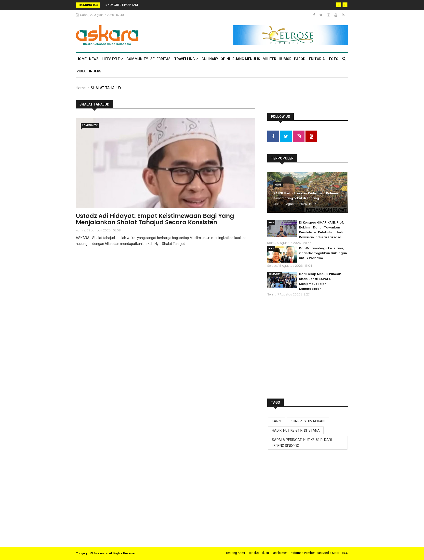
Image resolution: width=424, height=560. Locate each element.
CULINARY (209, 59)
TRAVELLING (185, 59)
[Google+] (329, 15)
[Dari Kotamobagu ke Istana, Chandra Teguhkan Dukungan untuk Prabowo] (282, 254)
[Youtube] (336, 15)
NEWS (94, 59)
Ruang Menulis (246, 59)
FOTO (333, 59)
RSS (345, 553)
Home (82, 59)
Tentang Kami (235, 553)
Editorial (318, 59)
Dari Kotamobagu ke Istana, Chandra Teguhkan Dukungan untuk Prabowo (323, 253)
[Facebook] (314, 15)
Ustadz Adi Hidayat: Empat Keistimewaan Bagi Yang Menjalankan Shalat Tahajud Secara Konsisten (155, 219)
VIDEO (82, 71)
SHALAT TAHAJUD (106, 88)
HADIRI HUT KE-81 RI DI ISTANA (296, 430)
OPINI (225, 59)
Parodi (300, 59)
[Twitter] (321, 15)
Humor (285, 59)
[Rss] (343, 15)
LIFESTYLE (111, 59)
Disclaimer (279, 553)
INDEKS (95, 71)
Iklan (265, 553)
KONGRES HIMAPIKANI (308, 421)
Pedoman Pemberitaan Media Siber (314, 553)
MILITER (269, 59)
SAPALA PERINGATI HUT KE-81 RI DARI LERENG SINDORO (302, 443)
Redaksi (253, 553)
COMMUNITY (137, 59)
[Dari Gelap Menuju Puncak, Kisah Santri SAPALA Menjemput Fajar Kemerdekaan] (282, 280)
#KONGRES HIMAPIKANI (121, 5)
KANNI (276, 421)
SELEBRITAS (160, 59)
